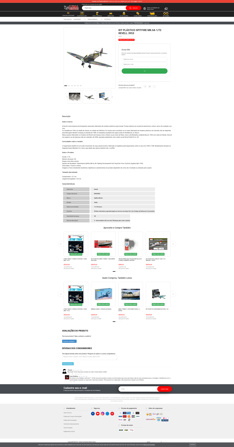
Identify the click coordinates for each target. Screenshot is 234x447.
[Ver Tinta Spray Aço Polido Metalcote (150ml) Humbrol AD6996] (131, 244)
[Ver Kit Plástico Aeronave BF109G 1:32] (158, 294)
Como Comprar (68, 427)
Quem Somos (68, 412)
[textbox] (111, 8)
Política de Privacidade (70, 420)
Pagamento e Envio (69, 431)
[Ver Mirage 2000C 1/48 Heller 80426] (103, 294)
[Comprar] (86, 268)
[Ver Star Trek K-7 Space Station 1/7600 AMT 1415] (76, 244)
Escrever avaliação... (69, 341)
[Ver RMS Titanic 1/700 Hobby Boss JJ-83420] (131, 294)
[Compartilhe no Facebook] (145, 86)
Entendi (192, 444)
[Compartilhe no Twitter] (149, 86)
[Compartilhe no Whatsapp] (154, 86)
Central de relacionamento (71, 424)
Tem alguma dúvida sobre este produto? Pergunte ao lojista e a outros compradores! (88, 354)
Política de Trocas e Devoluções (73, 416)
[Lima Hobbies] (71, 7)
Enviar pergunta (68, 364)
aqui (135, 1)
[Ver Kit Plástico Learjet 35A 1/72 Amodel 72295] (158, 244)
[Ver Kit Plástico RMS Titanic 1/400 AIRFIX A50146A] (103, 244)
